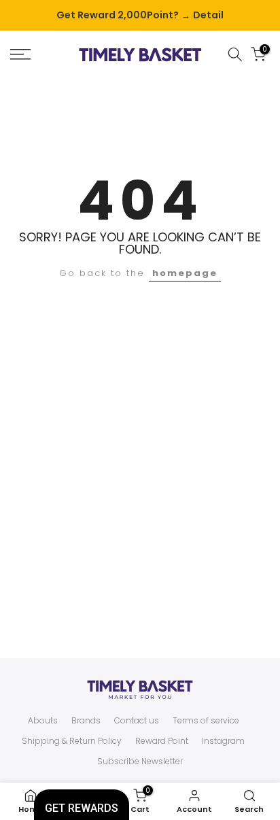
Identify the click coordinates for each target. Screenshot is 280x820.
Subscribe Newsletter (140, 761)
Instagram (223, 741)
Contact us (136, 720)
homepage (184, 273)
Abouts (43, 720)
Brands (86, 720)
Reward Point (161, 741)
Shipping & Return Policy (72, 741)
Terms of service (206, 720)
